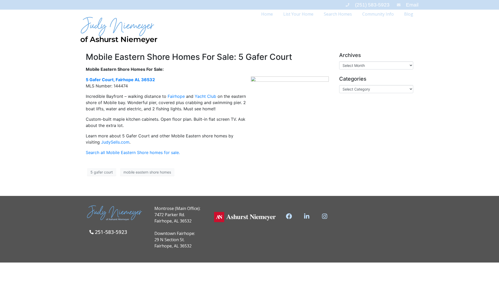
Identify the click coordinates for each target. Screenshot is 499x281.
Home (267, 14)
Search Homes (338, 14)
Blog (408, 14)
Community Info (378, 14)
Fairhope (176, 96)
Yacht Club (206, 96)
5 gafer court (101, 172)
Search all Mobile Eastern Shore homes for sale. (133, 152)
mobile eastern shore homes (147, 172)
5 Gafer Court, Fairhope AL (120, 79)
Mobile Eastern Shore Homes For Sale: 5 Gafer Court (189, 57)
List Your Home (298, 14)
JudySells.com (115, 142)
